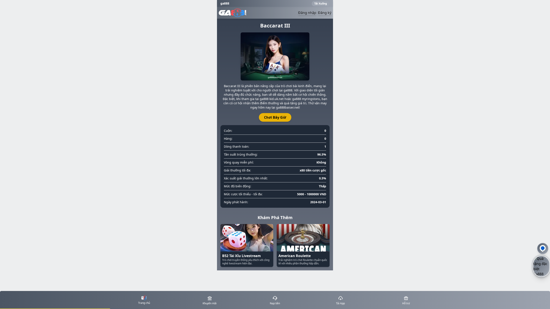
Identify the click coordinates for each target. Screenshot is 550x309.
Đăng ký (324, 12)
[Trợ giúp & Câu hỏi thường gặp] (542, 248)
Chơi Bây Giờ (275, 117)
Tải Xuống (320, 3)
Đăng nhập (307, 12)
